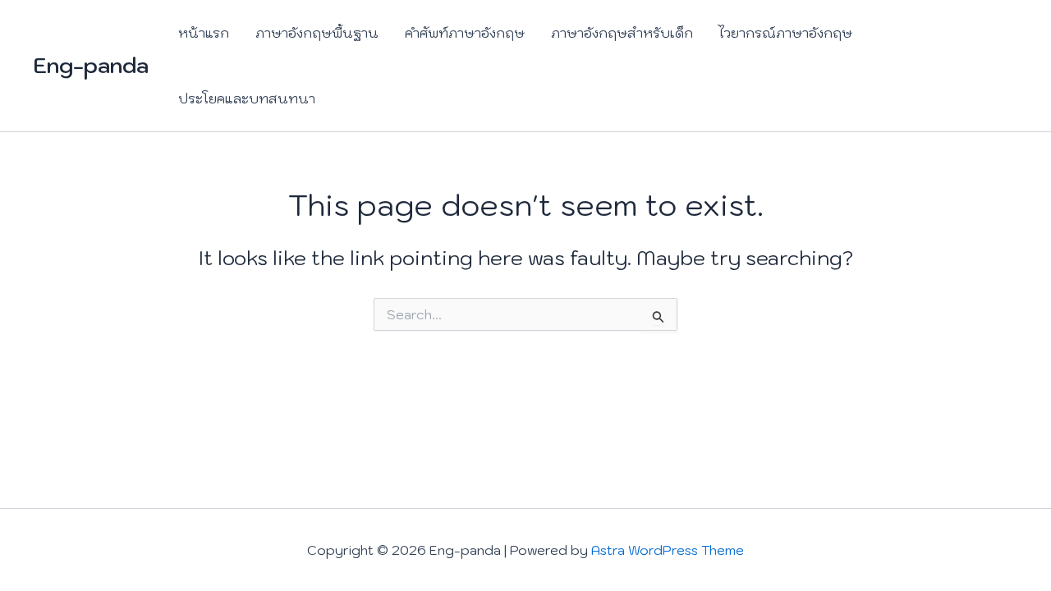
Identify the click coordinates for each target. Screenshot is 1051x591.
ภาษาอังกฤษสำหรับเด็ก (622, 33)
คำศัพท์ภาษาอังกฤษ (465, 33)
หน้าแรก (203, 33)
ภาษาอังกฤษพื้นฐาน (317, 33)
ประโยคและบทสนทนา (246, 98)
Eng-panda (91, 65)
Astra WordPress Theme (667, 550)
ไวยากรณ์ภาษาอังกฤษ (785, 33)
